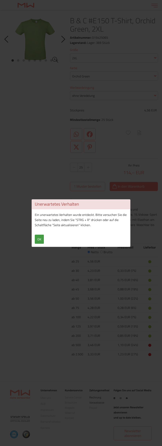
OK (39, 239)
